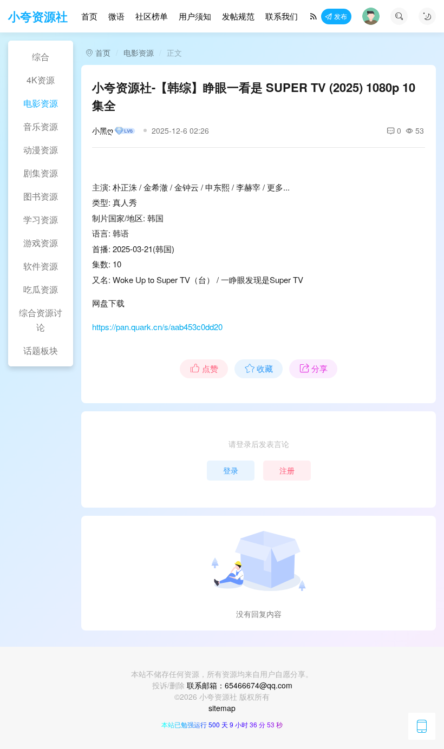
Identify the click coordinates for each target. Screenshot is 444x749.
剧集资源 (40, 173)
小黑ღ (102, 130)
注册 (287, 470)
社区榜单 (151, 16)
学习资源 (40, 219)
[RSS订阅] (313, 16)
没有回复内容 (259, 613)
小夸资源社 (38, 16)
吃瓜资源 (40, 289)
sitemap (222, 707)
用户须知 (195, 16)
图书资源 (40, 196)
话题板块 (40, 350)
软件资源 (40, 266)
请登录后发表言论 (258, 443)
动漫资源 (40, 149)
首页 (89, 16)
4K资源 (41, 80)
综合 (40, 56)
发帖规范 (238, 16)
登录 (230, 470)
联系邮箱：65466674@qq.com (239, 685)
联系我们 (281, 16)
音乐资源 (40, 126)
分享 (319, 368)
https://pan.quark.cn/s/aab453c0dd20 (157, 326)
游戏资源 (40, 242)
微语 (116, 16)
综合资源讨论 (40, 319)
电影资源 (40, 103)
